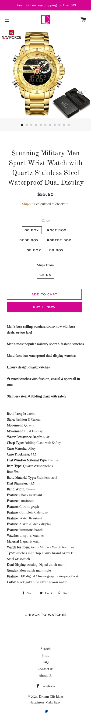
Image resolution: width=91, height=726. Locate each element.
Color (46, 220)
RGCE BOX (56, 230)
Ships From (45, 265)
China (45, 275)
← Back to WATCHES (45, 615)
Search (46, 649)
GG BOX (31, 230)
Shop (45, 655)
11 (68, 125)
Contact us (45, 669)
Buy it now (44, 307)
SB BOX (34, 250)
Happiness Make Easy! (45, 702)
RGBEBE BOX (59, 240)
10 (64, 125)
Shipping (28, 204)
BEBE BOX (28, 240)
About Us (45, 676)
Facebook (48, 686)
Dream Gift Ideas (51, 696)
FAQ (46, 662)
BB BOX (56, 250)
